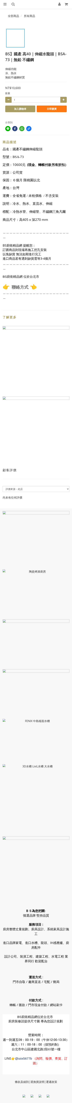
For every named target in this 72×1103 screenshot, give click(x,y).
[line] (7, 128)
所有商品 (29, 16)
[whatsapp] (21, 128)
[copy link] (28, 128)
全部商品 (13, 16)
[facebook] (14, 128)
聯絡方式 (20, 287)
